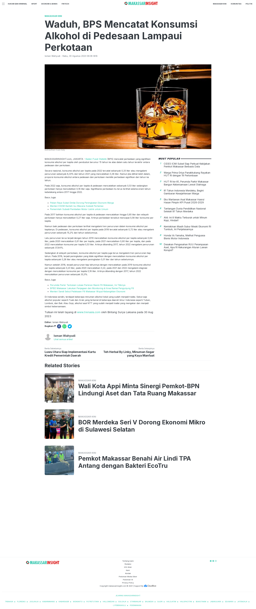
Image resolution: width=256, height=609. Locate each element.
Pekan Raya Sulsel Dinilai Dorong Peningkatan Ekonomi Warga (82, 202)
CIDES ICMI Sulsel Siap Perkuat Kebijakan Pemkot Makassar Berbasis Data (187, 165)
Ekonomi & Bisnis (49, 4)
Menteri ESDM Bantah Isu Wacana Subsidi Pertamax (76, 206)
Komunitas (236, 4)
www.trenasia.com (88, 312)
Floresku (21, 601)
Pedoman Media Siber (128, 576)
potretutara (92, 601)
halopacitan (186, 601)
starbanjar (135, 601)
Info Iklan (128, 567)
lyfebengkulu (119, 605)
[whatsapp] (64, 326)
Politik (249, 4)
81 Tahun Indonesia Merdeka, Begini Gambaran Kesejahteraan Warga (184, 192)
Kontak (128, 573)
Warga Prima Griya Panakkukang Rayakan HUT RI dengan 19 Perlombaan (187, 174)
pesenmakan (135, 605)
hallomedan (108, 601)
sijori (160, 601)
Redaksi (128, 564)
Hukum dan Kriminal (17, 4)
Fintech (65, 4)
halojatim (171, 601)
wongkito (78, 601)
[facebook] (59, 326)
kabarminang (48, 601)
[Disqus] (128, 518)
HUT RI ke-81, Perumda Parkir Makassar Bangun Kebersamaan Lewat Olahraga (186, 183)
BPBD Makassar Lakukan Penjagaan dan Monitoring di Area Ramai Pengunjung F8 (92, 288)
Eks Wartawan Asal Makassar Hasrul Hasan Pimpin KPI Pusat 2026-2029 (184, 201)
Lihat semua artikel (63, 339)
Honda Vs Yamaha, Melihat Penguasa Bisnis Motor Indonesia (184, 237)
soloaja (122, 601)
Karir (128, 570)
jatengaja (242, 601)
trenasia (9, 601)
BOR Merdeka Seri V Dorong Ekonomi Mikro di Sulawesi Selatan (141, 426)
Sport (34, 4)
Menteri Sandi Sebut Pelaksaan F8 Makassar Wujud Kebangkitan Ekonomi (87, 291)
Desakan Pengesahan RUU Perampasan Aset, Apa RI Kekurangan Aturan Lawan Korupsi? (186, 247)
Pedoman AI (128, 580)
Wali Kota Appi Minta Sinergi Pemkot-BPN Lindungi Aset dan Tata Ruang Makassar (138, 389)
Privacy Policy (128, 583)
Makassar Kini (220, 4)
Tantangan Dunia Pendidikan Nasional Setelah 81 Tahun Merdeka (185, 210)
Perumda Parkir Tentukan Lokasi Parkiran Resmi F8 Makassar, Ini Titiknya (87, 285)
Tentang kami (128, 561)
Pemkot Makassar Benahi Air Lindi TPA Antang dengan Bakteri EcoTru (134, 462)
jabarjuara (215, 601)
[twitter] (70, 326)
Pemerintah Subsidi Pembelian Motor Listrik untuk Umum (79, 209)
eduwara (229, 601)
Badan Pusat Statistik (96, 159)
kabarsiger (64, 601)
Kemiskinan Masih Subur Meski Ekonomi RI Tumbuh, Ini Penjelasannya (187, 228)
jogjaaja (34, 601)
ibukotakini (201, 601)
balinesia (149, 601)
